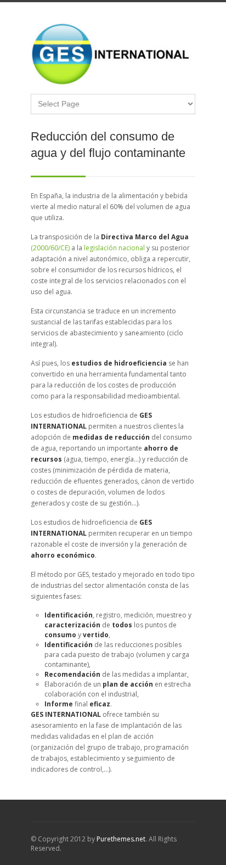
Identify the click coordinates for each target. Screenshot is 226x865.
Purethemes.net (121, 839)
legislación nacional (114, 247)
